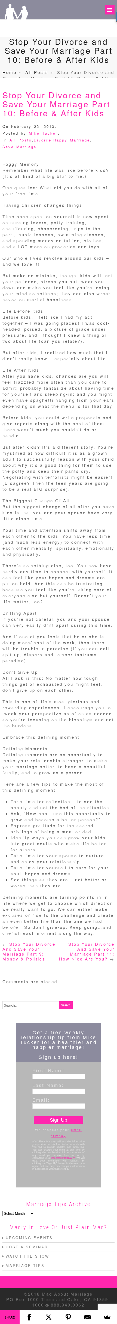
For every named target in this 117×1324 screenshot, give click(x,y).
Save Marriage (19, 146)
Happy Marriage (71, 140)
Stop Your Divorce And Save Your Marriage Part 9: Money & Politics (29, 951)
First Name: (48, 1070)
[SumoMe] (107, 1317)
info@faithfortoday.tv (63, 1158)
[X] (49, 1317)
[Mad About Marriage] (16, 29)
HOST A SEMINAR (27, 1246)
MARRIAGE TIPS (25, 1265)
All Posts (36, 72)
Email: (41, 1100)
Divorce (42, 140)
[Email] (88, 1317)
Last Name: (48, 1085)
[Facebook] (29, 1317)
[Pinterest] (68, 1317)
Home (9, 72)
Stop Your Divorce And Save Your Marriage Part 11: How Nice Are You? (87, 951)
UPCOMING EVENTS (29, 1237)
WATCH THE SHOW (27, 1256)
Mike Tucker (43, 133)
